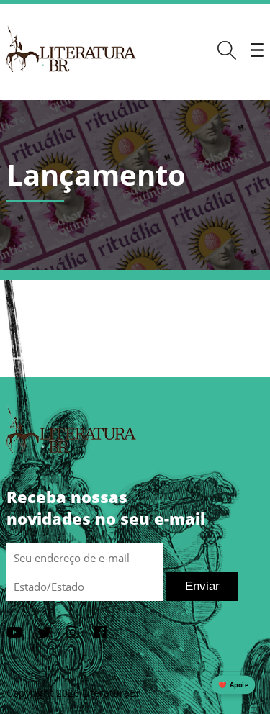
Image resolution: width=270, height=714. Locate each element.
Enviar (202, 586)
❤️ (233, 685)
